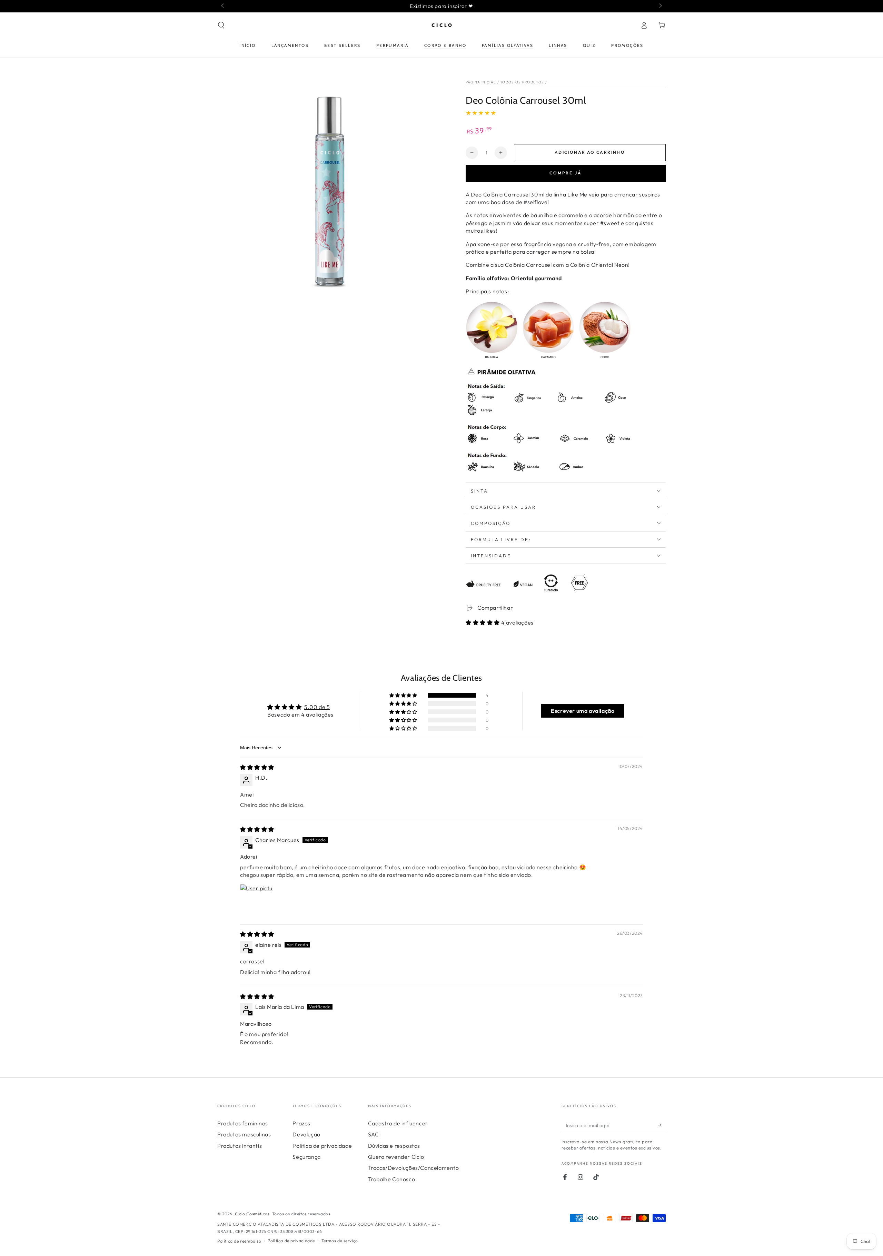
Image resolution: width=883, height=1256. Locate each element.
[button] (221, 25)
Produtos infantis (239, 1145)
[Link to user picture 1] (256, 900)
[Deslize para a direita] (660, 6)
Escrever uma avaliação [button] (582, 710)
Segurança (306, 1156)
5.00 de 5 (317, 706)
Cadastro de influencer (398, 1123)
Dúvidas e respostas (394, 1145)
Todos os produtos (522, 82)
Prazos (301, 1123)
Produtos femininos (242, 1123)
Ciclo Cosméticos (252, 1213)
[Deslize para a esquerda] (223, 6)
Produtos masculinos (244, 1134)
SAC (373, 1134)
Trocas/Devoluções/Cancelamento (413, 1167)
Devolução (306, 1134)
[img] (257, 767)
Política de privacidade (322, 1145)
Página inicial (481, 82)
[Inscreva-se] (662, 1125)
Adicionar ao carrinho (590, 152)
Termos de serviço (339, 1240)
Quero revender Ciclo (396, 1156)
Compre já (565, 172)
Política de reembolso (239, 1241)
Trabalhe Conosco (391, 1179)
